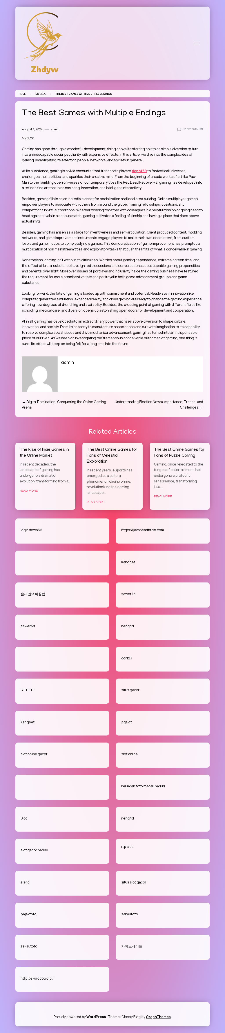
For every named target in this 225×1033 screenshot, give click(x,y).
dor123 (126, 658)
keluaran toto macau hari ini (143, 786)
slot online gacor (34, 754)
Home (22, 94)
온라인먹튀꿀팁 (33, 593)
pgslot (126, 722)
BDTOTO (28, 690)
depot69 (139, 170)
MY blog (40, 94)
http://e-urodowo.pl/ (37, 978)
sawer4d (128, 593)
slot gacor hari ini (34, 850)
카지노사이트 (131, 946)
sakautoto (129, 914)
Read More (29, 491)
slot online (129, 754)
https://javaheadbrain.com (142, 529)
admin (55, 129)
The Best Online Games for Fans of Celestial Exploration (112, 456)
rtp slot (127, 846)
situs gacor (130, 690)
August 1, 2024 (32, 129)
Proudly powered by (80, 1016)
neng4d (127, 626)
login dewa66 (31, 529)
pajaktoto (28, 914)
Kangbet (128, 562)
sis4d (25, 882)
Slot (24, 818)
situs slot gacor (133, 882)
